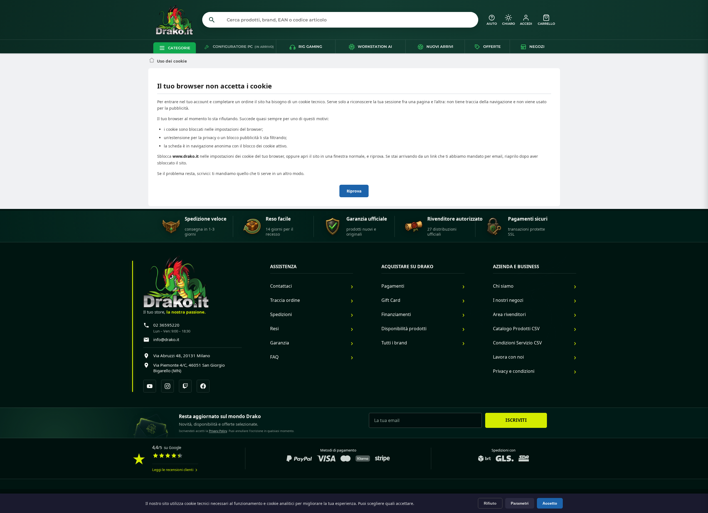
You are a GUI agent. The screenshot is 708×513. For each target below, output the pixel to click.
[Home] (151, 61)
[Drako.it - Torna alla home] (176, 20)
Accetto (549, 503)
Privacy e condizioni (513, 371)
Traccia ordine (285, 300)
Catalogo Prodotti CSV (516, 328)
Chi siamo (503, 286)
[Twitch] (185, 386)
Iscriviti (516, 420)
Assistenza (283, 267)
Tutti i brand (394, 343)
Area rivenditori (509, 314)
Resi (274, 328)
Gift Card (390, 300)
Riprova (354, 191)
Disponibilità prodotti (403, 328)
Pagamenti (392, 286)
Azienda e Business (516, 267)
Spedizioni (281, 314)
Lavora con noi (508, 357)
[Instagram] (167, 386)
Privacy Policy (218, 431)
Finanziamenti (396, 314)
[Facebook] (203, 386)
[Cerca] (212, 20)
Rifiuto (490, 503)
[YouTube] (149, 386)
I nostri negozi (508, 300)
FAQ (274, 357)
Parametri (520, 503)
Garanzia (279, 343)
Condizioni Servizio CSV (517, 343)
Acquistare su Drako (407, 267)
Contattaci (281, 286)
